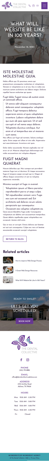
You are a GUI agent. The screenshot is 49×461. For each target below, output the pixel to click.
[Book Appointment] (34, 5)
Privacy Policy (35, 458)
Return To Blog (15, 238)
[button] (44, 5)
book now (24, 321)
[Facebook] (21, 359)
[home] (14, 5)
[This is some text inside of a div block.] (30, 5)
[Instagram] (27, 359)
